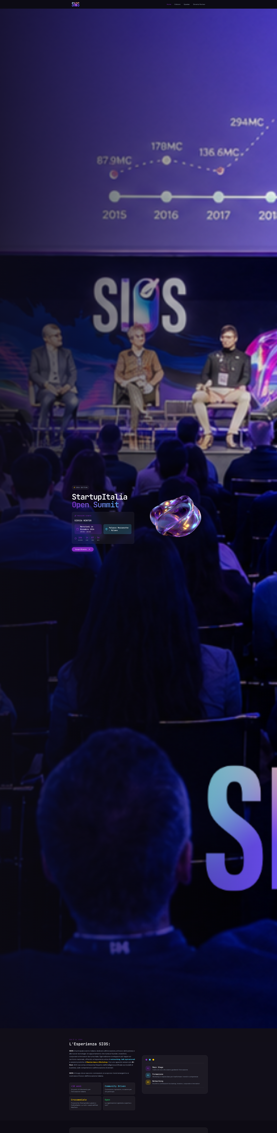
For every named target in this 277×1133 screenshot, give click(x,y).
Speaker (187, 4)
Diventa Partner (199, 4)
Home (169, 4)
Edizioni (177, 4)
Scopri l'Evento (81, 549)
